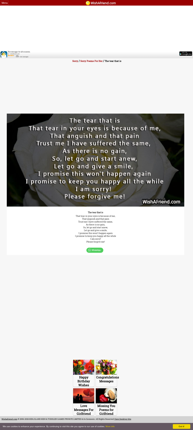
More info (110, 426)
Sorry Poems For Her (91, 60)
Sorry (75, 60)
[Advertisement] (96, 28)
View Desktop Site (122, 419)
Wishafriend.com (9, 419)
